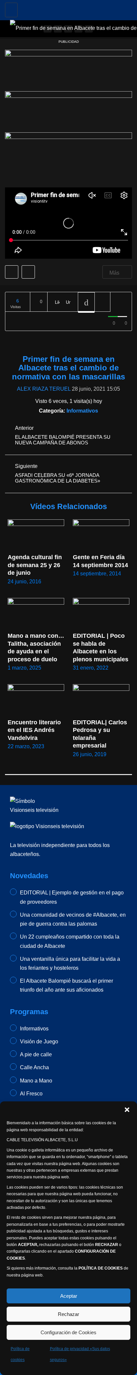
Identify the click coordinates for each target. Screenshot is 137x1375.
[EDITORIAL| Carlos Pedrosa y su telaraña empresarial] (101, 700)
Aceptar (68, 1296)
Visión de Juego (39, 1041)
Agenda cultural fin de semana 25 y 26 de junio (36, 565)
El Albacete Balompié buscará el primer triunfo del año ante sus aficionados (66, 985)
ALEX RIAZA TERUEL (43, 389)
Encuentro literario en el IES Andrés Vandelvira (35, 730)
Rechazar (68, 1314)
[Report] (102, 301)
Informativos (82, 411)
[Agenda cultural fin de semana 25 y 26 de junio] (36, 535)
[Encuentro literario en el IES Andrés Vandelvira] (36, 700)
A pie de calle (36, 1054)
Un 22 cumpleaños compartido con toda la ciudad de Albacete (69, 941)
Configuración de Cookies (68, 1332)
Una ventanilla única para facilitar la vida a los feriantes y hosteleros (70, 963)
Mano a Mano (36, 1080)
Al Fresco (31, 1093)
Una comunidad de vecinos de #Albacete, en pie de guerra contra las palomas (73, 919)
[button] (127, 1109)
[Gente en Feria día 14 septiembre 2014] (101, 535)
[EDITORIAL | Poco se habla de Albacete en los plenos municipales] (101, 614)
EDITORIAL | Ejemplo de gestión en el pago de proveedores (72, 897)
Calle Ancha (34, 1067)
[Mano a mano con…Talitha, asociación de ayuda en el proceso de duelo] (36, 614)
